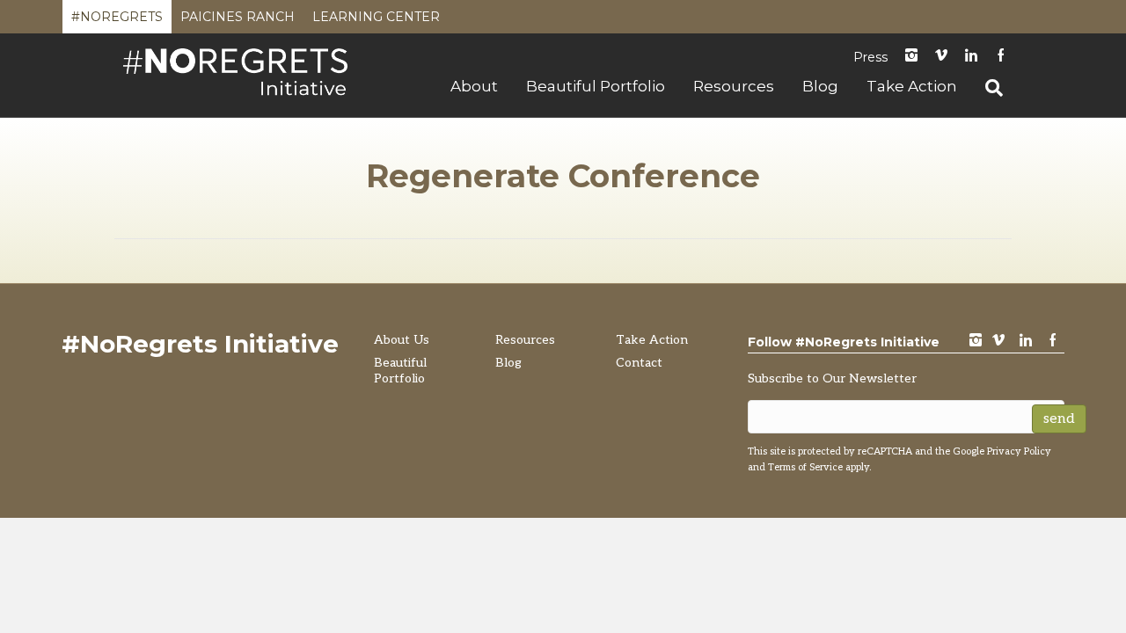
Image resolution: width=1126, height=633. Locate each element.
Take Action (911, 86)
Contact (639, 362)
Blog (820, 86)
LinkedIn (971, 56)
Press (870, 57)
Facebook (1001, 56)
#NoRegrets (117, 21)
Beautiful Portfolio (595, 86)
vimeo (998, 341)
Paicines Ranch (237, 21)
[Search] (987, 88)
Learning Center (376, 21)
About (474, 86)
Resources (733, 86)
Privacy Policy (1019, 451)
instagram (911, 56)
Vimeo (941, 56)
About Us (401, 339)
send (1059, 419)
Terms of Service (805, 467)
